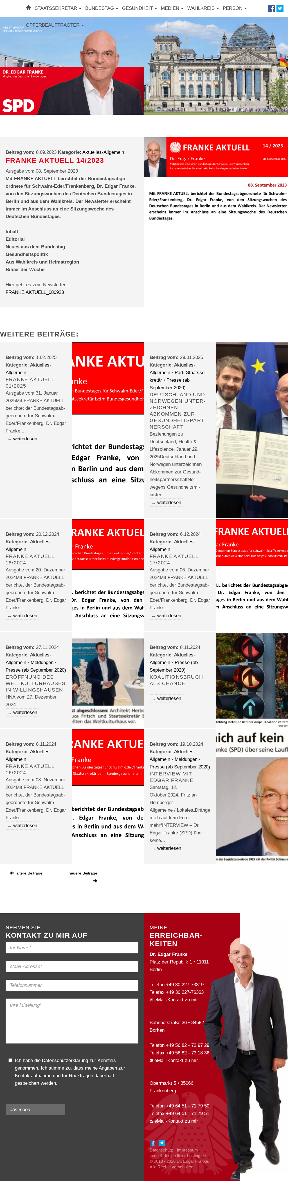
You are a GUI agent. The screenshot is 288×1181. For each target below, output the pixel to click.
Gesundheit (138, 8)
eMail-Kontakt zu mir (175, 1000)
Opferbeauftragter (53, 25)
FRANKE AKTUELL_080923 (35, 292)
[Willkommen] (28, 8)
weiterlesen (25, 438)
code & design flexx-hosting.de (178, 1155)
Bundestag (100, 8)
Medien (171, 8)
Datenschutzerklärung (65, 1060)
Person (233, 8)
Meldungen (42, 662)
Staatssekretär (56, 8)
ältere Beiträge (28, 873)
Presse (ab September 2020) (36, 670)
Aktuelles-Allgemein (103, 152)
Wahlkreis (201, 8)
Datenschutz (161, 1150)
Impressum (187, 1150)
